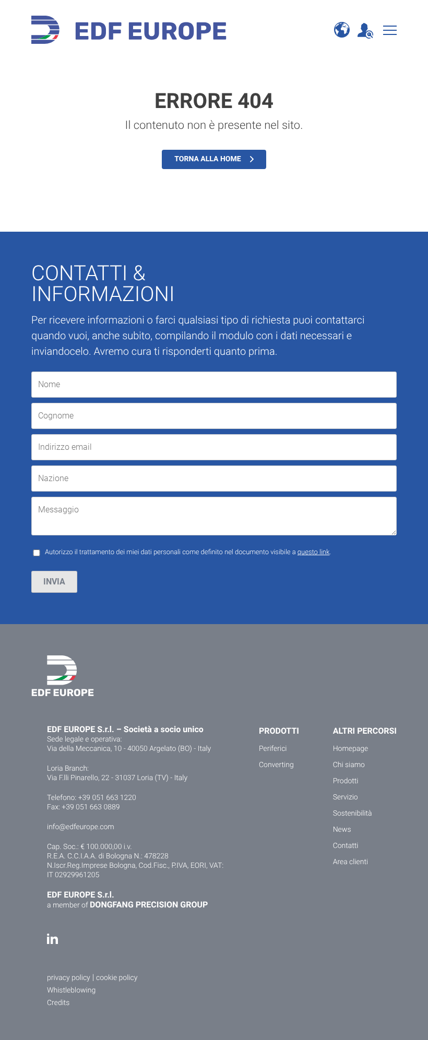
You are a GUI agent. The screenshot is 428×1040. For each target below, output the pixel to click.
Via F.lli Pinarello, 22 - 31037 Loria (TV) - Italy (117, 778)
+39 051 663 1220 (107, 798)
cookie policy (116, 978)
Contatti (346, 846)
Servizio (345, 797)
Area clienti (350, 862)
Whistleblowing (71, 990)
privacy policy (68, 978)
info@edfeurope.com (80, 827)
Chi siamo (349, 765)
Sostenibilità (352, 813)
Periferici (273, 749)
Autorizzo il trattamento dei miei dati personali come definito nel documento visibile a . (188, 552)
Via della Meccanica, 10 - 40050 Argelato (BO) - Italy (129, 749)
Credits (58, 1003)
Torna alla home (207, 159)
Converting (276, 765)
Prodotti (346, 781)
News (342, 830)
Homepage (350, 749)
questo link (314, 552)
